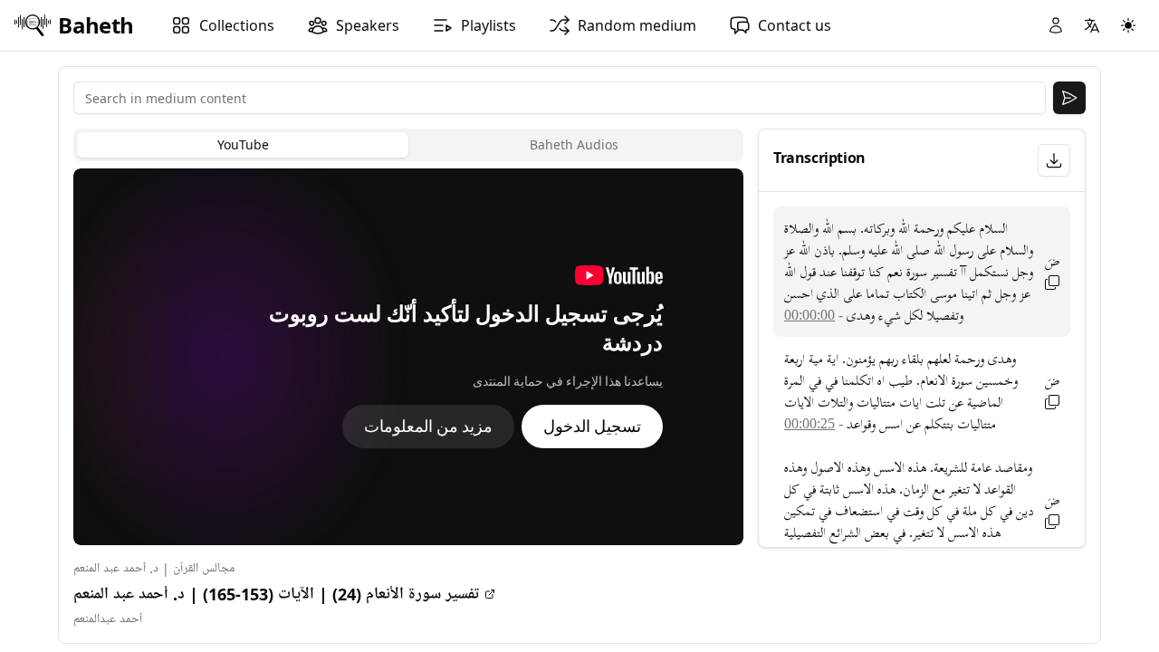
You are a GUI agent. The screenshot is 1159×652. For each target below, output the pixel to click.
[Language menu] (1092, 25)
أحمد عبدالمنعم (107, 619)
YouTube (243, 144)
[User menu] (1055, 25)
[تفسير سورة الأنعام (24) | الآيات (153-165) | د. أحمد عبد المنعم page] (490, 594)
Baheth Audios (574, 144)
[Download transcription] (1054, 160)
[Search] (1069, 98)
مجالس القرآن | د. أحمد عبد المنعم (154, 568)
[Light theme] (1128, 25)
